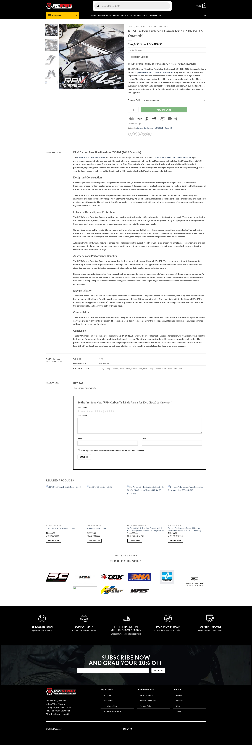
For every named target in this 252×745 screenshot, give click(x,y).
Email (144, 438)
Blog (178, 706)
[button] (201, 6)
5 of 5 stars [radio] (109, 411)
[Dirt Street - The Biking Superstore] (59, 5)
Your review (82, 415)
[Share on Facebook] (130, 134)
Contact (179, 711)
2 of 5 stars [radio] (82, 411)
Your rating (82, 407)
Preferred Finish (134, 100)
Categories (135, 15)
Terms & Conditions (148, 700)
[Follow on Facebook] (121, 729)
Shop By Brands (120, 15)
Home (93, 15)
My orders (108, 695)
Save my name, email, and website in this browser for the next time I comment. (113, 450)
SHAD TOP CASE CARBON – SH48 (60, 528)
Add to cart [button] (53, 541)
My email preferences (112, 711)
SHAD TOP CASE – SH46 (97, 528)
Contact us (155, 15)
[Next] (119, 56)
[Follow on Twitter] (128, 729)
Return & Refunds (147, 695)
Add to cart (164, 110)
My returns (108, 700)
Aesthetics (141, 27)
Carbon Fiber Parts (158, 27)
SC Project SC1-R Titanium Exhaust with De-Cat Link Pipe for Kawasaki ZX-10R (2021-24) (145, 529)
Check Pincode (139, 57)
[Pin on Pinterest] (144, 134)
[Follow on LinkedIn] (131, 729)
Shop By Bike (104, 15)
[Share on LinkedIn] (149, 134)
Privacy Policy (146, 706)
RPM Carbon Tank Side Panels (91, 157)
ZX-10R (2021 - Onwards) (162, 128)
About (145, 15)
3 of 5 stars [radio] (89, 411)
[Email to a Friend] (140, 134)
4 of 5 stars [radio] (98, 411)
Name (80, 438)
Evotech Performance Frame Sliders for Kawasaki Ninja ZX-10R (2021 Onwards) (184, 529)
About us (179, 695)
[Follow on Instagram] (124, 729)
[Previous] (64, 56)
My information (110, 706)
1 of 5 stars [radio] (78, 411)
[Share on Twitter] (135, 134)
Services (179, 700)
